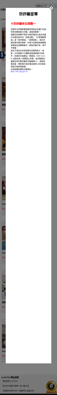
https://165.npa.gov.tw (19, 71)
